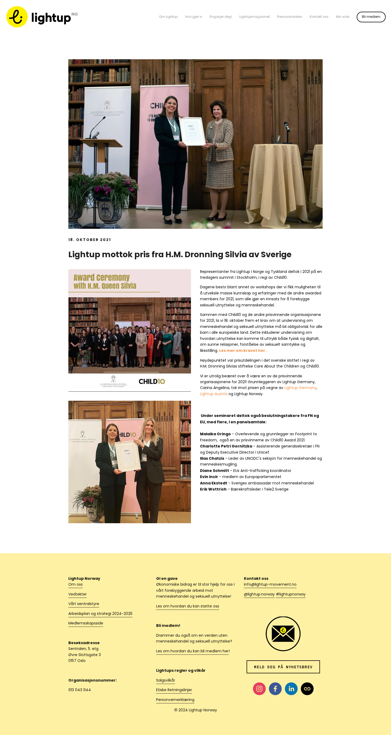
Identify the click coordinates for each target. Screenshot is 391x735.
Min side (342, 17)
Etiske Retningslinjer (174, 690)
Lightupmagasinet (254, 17)
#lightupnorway (291, 595)
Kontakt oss (319, 17)
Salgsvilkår (165, 681)
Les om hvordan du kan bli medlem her (192, 651)
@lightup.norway (259, 595)
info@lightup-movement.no (270, 585)
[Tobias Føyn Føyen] (275, 688)
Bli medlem (371, 17)
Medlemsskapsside (85, 623)
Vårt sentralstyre (83, 604)
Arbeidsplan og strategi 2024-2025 (100, 614)
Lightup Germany (300, 388)
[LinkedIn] (291, 688)
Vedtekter (77, 595)
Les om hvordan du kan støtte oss (187, 606)
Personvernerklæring (175, 700)
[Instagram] (259, 688)
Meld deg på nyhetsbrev (283, 666)
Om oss (75, 585)
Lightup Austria (213, 394)
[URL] (307, 688)
